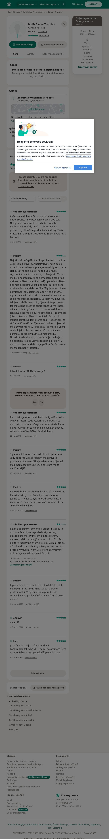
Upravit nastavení (62, 168)
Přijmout (83, 167)
